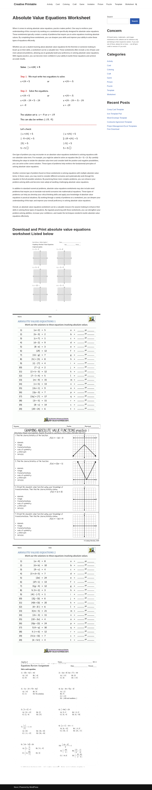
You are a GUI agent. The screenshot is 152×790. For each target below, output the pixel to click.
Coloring (66, 4)
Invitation (91, 4)
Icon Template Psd (114, 114)
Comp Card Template (115, 109)
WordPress (33, 787)
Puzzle (109, 4)
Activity (50, 4)
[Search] (136, 4)
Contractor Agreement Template (119, 122)
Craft (74, 4)
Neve (16, 787)
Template (118, 4)
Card (58, 4)
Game (82, 4)
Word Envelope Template (117, 118)
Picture (100, 4)
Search (110, 17)
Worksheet (129, 4)
